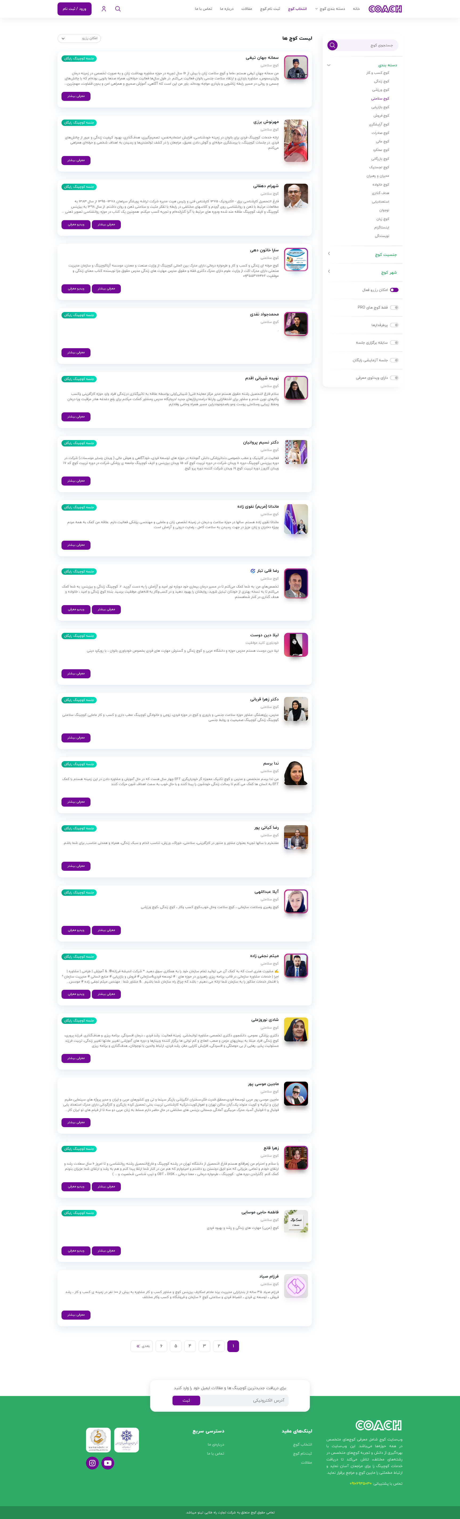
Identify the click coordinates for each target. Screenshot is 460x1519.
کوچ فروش (381, 115)
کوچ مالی (382, 141)
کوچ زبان (382, 219)
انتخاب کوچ (297, 8)
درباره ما (226, 8)
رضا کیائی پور (266, 827)
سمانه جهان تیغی (262, 57)
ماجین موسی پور (263, 1084)
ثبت (186, 1400)
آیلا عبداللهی (266, 891)
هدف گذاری (380, 193)
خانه (356, 8)
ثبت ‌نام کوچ (270, 8)
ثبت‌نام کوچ (302, 1453)
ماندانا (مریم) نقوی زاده (258, 506)
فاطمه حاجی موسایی (260, 1212)
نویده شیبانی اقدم (262, 378)
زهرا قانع (271, 1148)
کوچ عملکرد (381, 150)
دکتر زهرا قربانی (264, 699)
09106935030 (361, 1483)
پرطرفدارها (380, 325)
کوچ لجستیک (379, 167)
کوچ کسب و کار (377, 73)
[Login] (103, 9)
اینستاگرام (381, 227)
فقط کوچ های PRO (373, 307)
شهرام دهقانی (266, 186)
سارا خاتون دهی (264, 250)
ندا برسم (271, 763)
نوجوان (384, 210)
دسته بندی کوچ (332, 8)
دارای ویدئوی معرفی (372, 377)
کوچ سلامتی (380, 98)
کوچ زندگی (381, 81)
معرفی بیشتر (76, 96)
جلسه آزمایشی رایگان (370, 360)
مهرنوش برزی (266, 122)
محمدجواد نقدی (264, 314)
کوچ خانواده (380, 184)
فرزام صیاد (269, 1276)
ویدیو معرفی (76, 224)
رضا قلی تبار (267, 571)
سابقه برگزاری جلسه (372, 342)
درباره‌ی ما (216, 1444)
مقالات (246, 8)
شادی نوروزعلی (265, 1020)
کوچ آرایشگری (379, 124)
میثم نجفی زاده (264, 956)
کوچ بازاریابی (380, 107)
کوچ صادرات (380, 133)
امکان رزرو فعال (375, 290)
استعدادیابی (380, 201)
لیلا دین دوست (264, 635)
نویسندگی (382, 236)
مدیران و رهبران (378, 176)
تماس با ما (203, 8)
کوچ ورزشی (380, 90)
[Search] (118, 9)
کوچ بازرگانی (380, 159)
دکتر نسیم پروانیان (261, 442)
